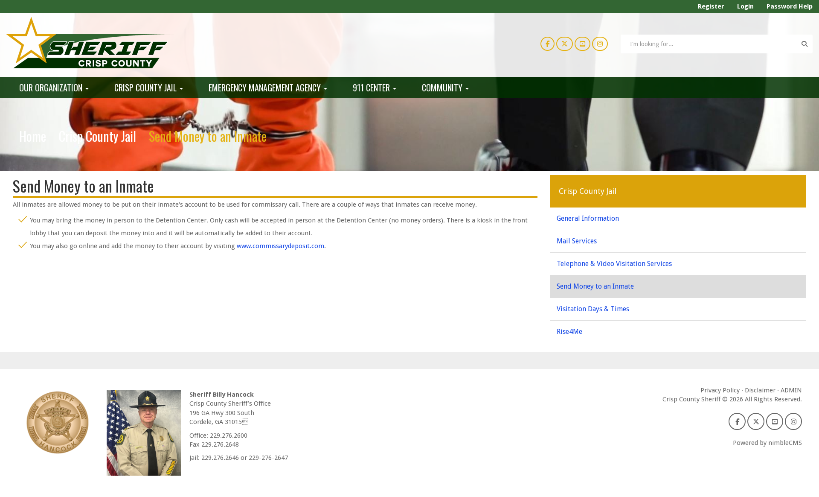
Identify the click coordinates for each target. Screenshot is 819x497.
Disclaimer (760, 390)
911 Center (372, 87)
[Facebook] (547, 43)
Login (745, 6)
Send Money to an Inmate (595, 286)
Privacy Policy (720, 390)
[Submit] (804, 44)
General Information (588, 218)
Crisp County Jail (146, 87)
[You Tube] (582, 43)
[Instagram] (600, 43)
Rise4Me (569, 331)
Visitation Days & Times (593, 309)
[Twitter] (564, 43)
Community (443, 87)
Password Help (790, 6)
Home (32, 136)
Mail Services (577, 241)
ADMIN (791, 390)
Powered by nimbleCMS (767, 443)
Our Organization (51, 87)
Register (711, 6)
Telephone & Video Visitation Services (614, 264)
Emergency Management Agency (266, 87)
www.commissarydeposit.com (280, 246)
